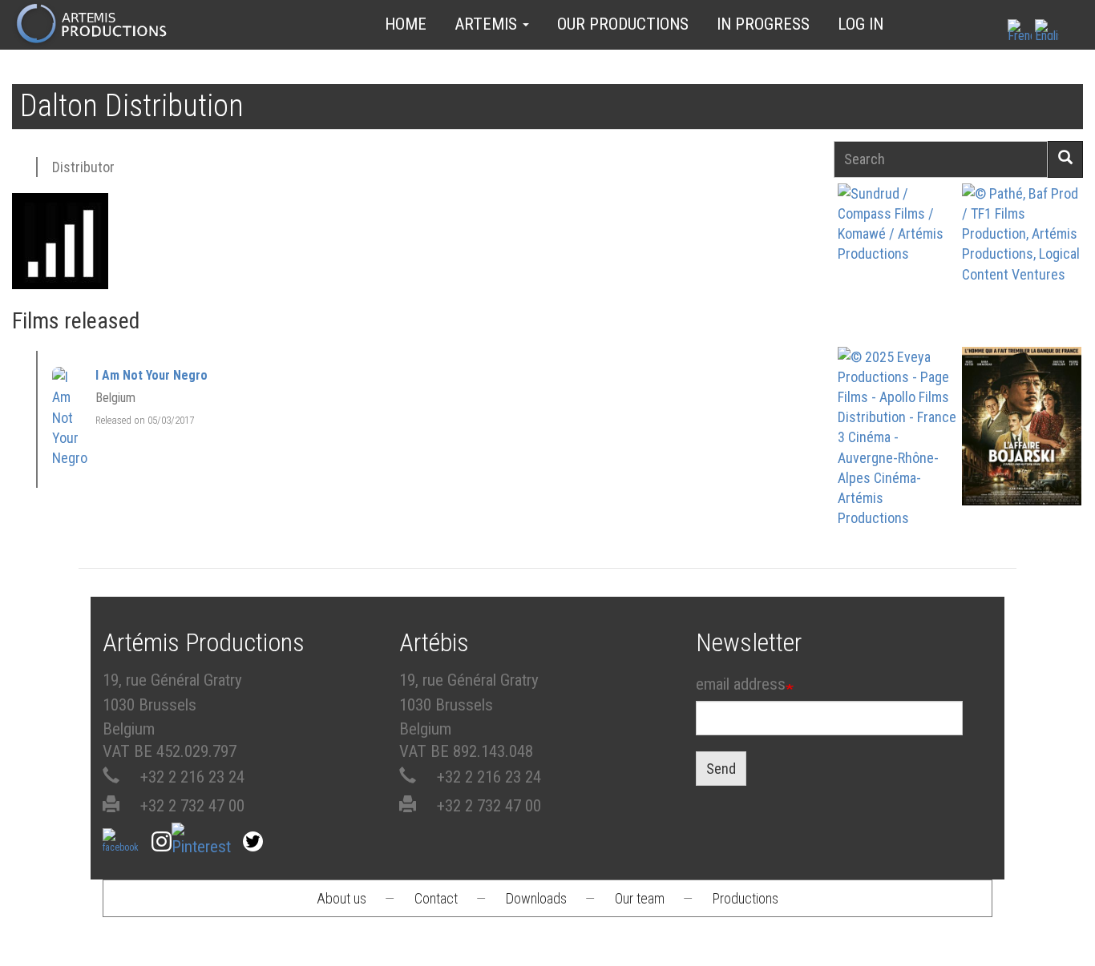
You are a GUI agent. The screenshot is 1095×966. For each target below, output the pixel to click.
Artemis (488, 24)
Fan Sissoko (896, 269)
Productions (745, 898)
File (902, 231)
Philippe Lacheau (1022, 284)
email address (741, 684)
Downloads (536, 898)
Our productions (623, 24)
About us (341, 898)
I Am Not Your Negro (151, 375)
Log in (860, 24)
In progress (763, 24)
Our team (640, 898)
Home (405, 24)
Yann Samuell (896, 450)
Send (721, 768)
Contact (436, 898)
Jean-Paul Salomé (1022, 447)
